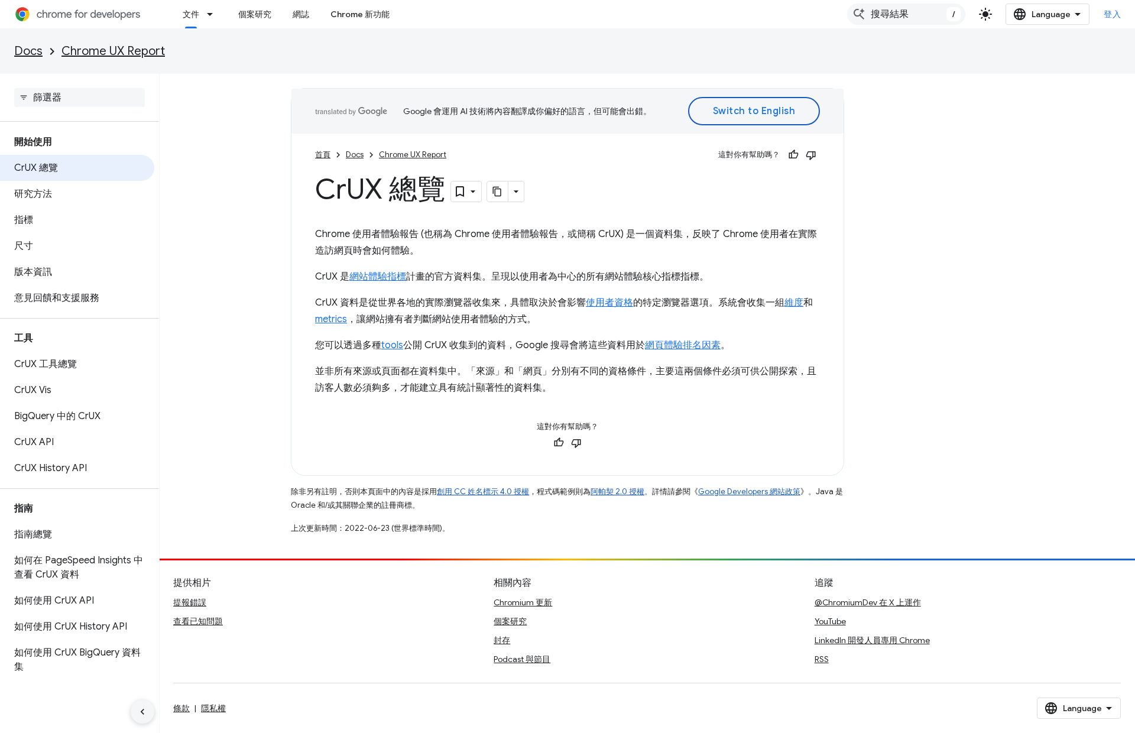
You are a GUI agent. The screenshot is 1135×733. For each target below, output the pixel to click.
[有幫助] (793, 155)
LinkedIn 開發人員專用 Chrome (872, 640)
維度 (793, 303)
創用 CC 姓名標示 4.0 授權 (483, 491)
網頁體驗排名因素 (683, 345)
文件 (191, 14)
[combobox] (906, 14)
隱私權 (213, 708)
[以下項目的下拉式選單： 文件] (213, 14)
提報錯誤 (189, 602)
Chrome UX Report (113, 51)
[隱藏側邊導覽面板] (142, 712)
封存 (502, 640)
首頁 (322, 155)
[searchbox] (79, 97)
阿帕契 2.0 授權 (617, 491)
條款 (181, 708)
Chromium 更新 (523, 602)
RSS (822, 659)
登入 (1112, 14)
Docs (28, 51)
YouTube (830, 621)
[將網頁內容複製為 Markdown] (497, 191)
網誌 (301, 14)
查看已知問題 (198, 621)
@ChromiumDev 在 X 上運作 (868, 602)
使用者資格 (609, 303)
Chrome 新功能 (360, 14)
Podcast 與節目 (522, 659)
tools (392, 345)
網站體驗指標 (377, 277)
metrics (331, 319)
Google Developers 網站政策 (749, 491)
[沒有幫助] (811, 155)
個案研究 (254, 14)
